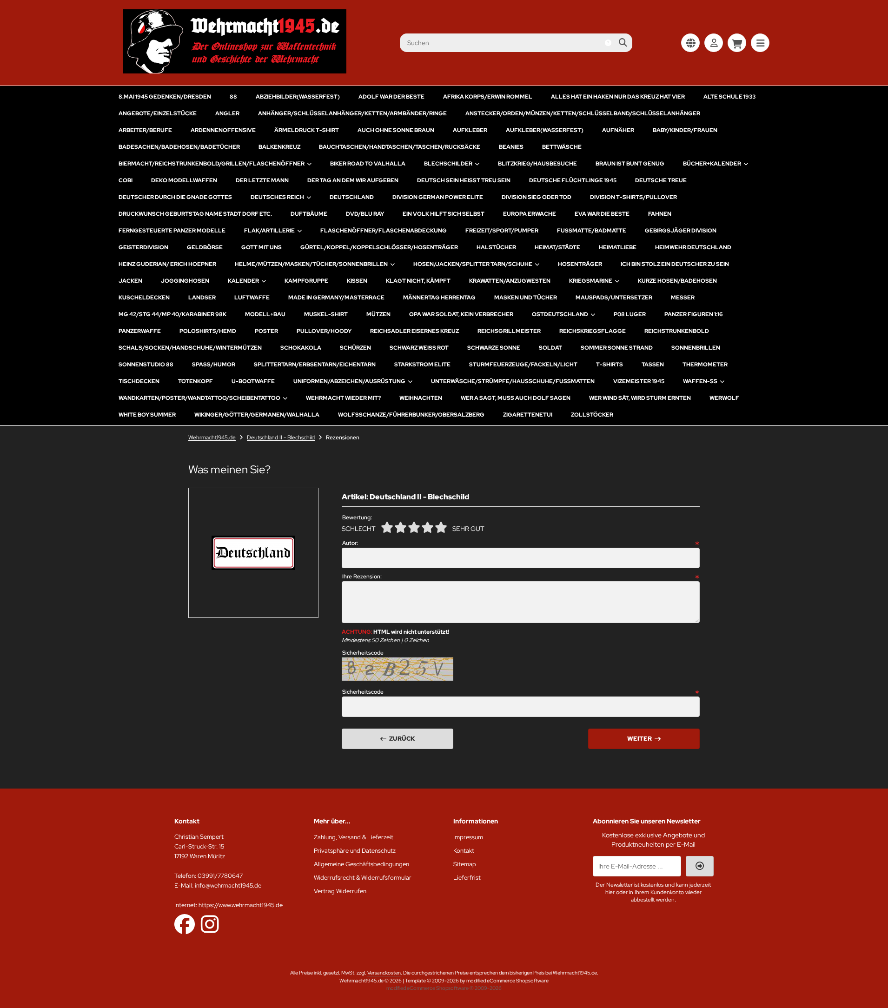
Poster (266, 331)
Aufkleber (470, 130)
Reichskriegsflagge (592, 331)
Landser (202, 297)
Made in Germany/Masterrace (336, 297)
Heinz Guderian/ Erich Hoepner (167, 264)
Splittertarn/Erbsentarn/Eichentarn (315, 364)
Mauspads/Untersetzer (614, 297)
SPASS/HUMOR (213, 364)
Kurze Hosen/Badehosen (677, 281)
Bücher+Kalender (712, 163)
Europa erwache (529, 214)
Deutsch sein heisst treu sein (463, 180)
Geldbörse (205, 247)
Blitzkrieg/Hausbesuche (537, 163)
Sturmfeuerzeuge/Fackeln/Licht (523, 364)
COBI (126, 180)
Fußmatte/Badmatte (591, 230)
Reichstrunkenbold (676, 331)
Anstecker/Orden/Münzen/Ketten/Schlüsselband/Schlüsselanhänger (582, 113)
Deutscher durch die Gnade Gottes (175, 197)
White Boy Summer (147, 414)
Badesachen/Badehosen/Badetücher (179, 147)
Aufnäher (618, 130)
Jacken (130, 281)
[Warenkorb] (737, 42)
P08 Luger (630, 314)
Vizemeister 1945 (638, 381)
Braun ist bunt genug (630, 163)
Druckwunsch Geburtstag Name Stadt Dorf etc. (195, 214)
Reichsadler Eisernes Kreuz (414, 331)
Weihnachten (420, 398)
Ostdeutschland (560, 314)
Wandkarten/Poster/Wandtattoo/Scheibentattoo (199, 398)
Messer (683, 297)
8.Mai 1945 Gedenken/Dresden (165, 96)
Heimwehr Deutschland (693, 247)
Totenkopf (195, 381)
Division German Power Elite (437, 197)
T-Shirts (609, 364)
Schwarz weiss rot (419, 347)
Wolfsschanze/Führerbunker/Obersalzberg (411, 414)
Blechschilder (448, 163)
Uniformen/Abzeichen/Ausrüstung (349, 381)
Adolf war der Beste (391, 96)
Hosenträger (580, 264)
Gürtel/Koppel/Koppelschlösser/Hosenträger (379, 247)
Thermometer (705, 364)
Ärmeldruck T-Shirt (306, 130)
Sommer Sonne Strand (617, 347)
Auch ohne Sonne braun (396, 130)
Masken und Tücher (525, 297)
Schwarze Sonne (493, 347)
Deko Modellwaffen (184, 180)
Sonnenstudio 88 (146, 364)
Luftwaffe (252, 297)
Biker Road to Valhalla (367, 163)
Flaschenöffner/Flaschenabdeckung (383, 230)
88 (233, 96)
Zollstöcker (592, 414)
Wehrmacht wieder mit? (343, 398)
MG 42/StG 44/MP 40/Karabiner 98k (172, 314)
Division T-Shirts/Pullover (633, 197)
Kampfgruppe (306, 281)
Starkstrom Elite (422, 364)
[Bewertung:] (441, 527)
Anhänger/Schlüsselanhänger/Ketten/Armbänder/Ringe (352, 113)
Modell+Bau (265, 314)
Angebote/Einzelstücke (158, 113)
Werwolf (724, 398)
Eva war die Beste (602, 214)
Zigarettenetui (527, 414)
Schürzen (355, 347)
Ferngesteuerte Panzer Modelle (172, 230)
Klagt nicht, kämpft (418, 281)
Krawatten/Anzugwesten (509, 281)
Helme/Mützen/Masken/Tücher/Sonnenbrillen (311, 264)
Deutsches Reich (277, 197)
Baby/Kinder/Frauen (685, 130)
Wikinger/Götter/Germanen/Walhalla (256, 414)
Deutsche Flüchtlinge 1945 (572, 180)
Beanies (511, 147)
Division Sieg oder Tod (536, 197)
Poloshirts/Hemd (207, 331)
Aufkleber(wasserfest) (544, 130)
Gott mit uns (261, 247)
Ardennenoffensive (223, 130)
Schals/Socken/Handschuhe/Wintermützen (190, 347)
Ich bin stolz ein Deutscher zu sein (675, 264)
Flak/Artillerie (269, 230)
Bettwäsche (562, 147)
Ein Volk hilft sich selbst (443, 214)
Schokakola (300, 347)
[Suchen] (623, 43)
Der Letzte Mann (262, 180)
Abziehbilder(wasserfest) (298, 96)
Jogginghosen (185, 281)
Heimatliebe (617, 247)
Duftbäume (309, 214)
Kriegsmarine (590, 281)
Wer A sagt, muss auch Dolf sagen (515, 398)
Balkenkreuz (279, 147)
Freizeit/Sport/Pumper (501, 230)
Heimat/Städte (557, 247)
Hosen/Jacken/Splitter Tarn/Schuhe (472, 264)
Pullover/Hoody (324, 331)
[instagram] (210, 924)
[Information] (608, 42)
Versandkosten (384, 972)
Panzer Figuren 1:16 (693, 314)
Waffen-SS (700, 381)
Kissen (357, 281)
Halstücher (496, 247)
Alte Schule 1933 (729, 96)
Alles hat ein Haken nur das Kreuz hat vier (618, 96)
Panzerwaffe (140, 331)
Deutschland (352, 197)
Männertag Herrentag (439, 297)
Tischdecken (139, 381)
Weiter (644, 738)
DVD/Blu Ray (365, 214)
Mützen (378, 314)
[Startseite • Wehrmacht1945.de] (234, 71)
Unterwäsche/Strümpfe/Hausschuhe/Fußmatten (513, 381)
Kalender (243, 281)
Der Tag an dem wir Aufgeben (352, 180)
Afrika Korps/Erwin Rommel (487, 96)
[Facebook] (184, 924)
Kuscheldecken (144, 297)
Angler (227, 113)
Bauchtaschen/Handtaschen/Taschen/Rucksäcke (399, 147)
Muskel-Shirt (326, 314)
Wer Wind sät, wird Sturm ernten (640, 398)
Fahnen (659, 214)
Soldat (550, 347)
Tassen (653, 364)
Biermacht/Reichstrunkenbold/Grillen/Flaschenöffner (212, 163)
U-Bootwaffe (253, 381)
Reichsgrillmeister (509, 331)
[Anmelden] (713, 42)
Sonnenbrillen (695, 347)
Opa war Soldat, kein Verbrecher (461, 314)
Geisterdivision (143, 247)
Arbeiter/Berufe (145, 130)
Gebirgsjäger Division (680, 230)
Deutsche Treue (661, 180)
